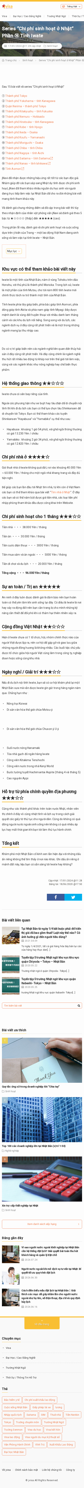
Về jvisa (6, 1469)
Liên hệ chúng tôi (52, 1469)
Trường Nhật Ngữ (56, 16)
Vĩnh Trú (40, 1444)
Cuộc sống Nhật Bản (16, 1407)
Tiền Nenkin (72, 1414)
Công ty (70, 1469)
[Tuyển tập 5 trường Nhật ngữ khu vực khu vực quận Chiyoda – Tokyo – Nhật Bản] (11, 964)
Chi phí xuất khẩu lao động (40, 1399)
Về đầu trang (42, 1324)
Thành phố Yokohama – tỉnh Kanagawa (30, 101)
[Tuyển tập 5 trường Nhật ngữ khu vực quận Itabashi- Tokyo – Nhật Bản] (11, 986)
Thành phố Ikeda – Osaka (21, 132)
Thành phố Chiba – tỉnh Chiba (24, 148)
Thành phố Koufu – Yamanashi (25, 137)
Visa (4, 16)
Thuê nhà (55, 1414)
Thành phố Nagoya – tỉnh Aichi (24, 153)
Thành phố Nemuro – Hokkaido (24, 116)
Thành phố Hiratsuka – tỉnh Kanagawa (29, 122)
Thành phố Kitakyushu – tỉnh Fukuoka (29, 111)
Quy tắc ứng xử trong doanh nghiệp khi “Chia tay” (31, 1086)
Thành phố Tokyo (16, 95)
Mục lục (12, 251)
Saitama (31, 1414)
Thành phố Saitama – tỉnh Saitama (27, 158)
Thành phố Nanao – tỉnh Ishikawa (26, 163)
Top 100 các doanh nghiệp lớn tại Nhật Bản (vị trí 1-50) (33, 1146)
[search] (79, 1006)
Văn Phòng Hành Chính (17, 1444)
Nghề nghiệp (12, 1150)
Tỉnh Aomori (13, 168)
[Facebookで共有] (55, 897)
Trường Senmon (13, 1429)
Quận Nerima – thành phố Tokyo (25, 106)
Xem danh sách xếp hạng (41, 1224)
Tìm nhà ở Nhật (60, 492)
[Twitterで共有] (73, 897)
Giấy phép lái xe (41, 1407)
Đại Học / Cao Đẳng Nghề (27, 16)
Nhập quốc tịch (13, 1414)
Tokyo (7, 1422)
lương (58, 1407)
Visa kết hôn (53, 1429)
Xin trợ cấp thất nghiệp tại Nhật (20, 1205)
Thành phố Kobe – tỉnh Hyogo (23, 127)
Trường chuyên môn (27, 1422)
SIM (43, 1414)
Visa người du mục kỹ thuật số (42, 1437)
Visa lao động (12, 1437)
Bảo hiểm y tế (12, 1399)
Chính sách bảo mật (26, 1469)
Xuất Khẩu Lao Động (61, 1444)
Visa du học (34, 1429)
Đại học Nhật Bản (14, 1452)
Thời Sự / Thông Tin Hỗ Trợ (21, 1377)
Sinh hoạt (52, 46)
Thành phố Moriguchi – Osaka (24, 142)
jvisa (31, 1480)
